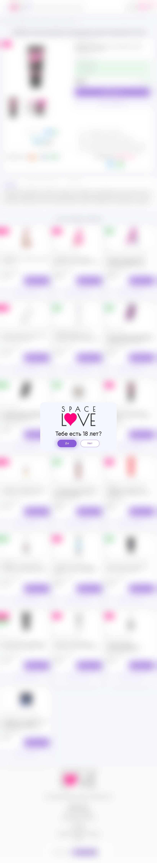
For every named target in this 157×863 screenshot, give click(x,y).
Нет (89, 443)
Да (67, 443)
